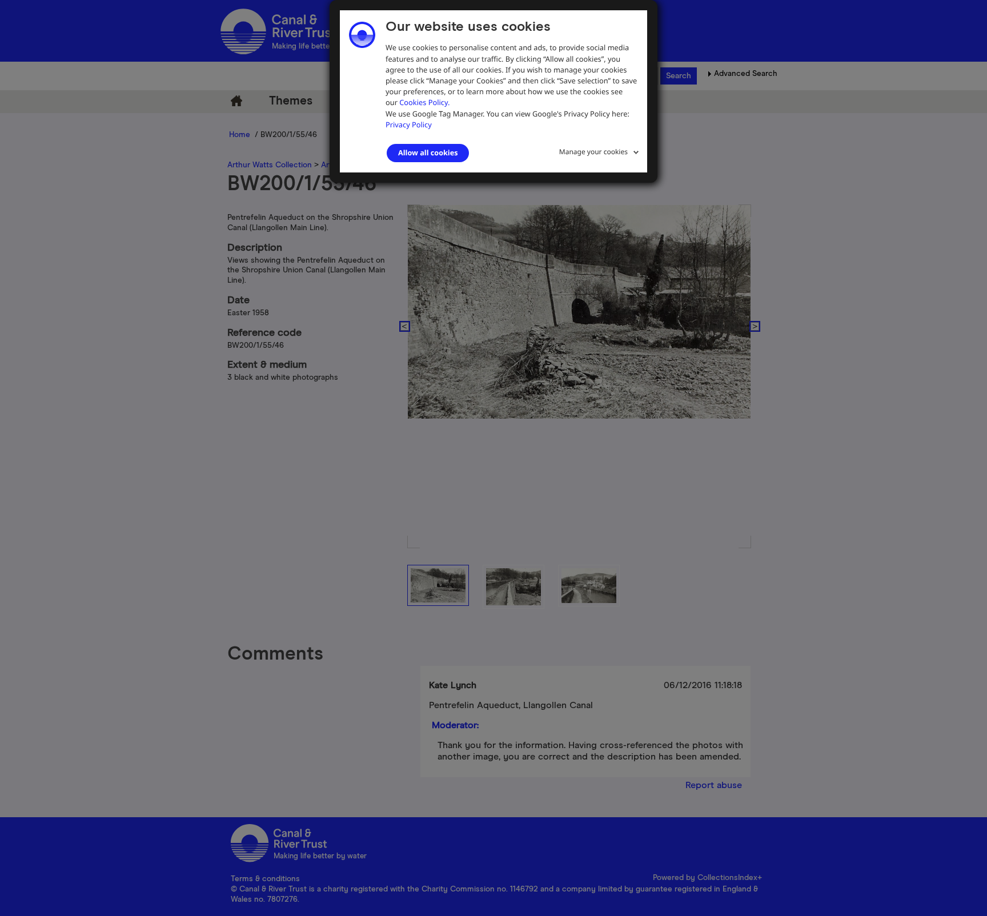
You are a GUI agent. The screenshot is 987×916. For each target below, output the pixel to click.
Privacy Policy (409, 124)
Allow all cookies (428, 152)
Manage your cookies (593, 151)
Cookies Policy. (424, 102)
